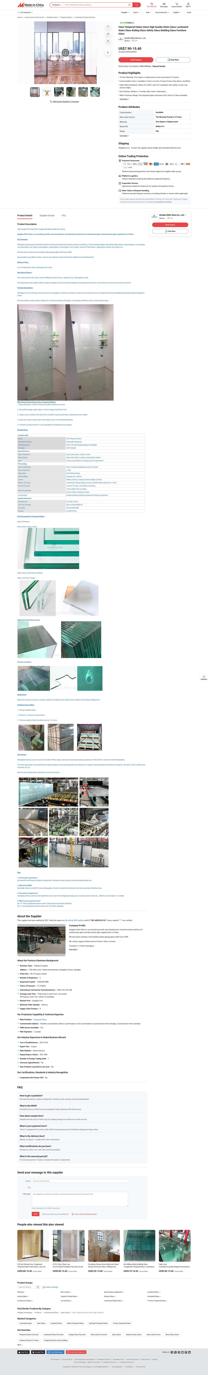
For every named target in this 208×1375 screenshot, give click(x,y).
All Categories (26, 12)
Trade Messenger (55, 1352)
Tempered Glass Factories (29, 1334)
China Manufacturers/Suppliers (85, 1359)
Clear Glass (41, 1323)
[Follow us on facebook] (172, 1352)
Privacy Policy (140, 1367)
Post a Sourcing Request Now (84, 1214)
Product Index (145, 1359)
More (19, 1345)
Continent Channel (132, 1359)
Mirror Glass (65, 1292)
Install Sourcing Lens (77, 1352)
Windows (20, 1292)
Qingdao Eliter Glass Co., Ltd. (135, 38)
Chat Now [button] (175, 60)
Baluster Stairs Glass (134, 1334)
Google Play (38, 1352)
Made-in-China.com (93, 1362)
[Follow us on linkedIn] (189, 1352)
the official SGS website (74, 920)
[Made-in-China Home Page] (30, 4)
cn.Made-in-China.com (126, 1362)
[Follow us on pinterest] (186, 1352)
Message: (27, 1194)
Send (35, 1214)
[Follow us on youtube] (182, 1352)
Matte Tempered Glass (75, 1323)
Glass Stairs (116, 1334)
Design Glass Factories (77, 1334)
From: (28, 1181)
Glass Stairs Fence (153, 1334)
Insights (154, 1359)
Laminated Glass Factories (54, 1334)
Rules (189, 12)
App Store (23, 1352)
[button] (129, 5)
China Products (67, 1359)
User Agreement (117, 1367)
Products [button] (56, 4)
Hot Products (55, 1359)
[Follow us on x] (175, 1352)
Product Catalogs (51, 1287)
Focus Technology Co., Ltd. (87, 1367)
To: (29, 1187)
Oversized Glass (153, 1296)
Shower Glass (109, 1296)
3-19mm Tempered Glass (156, 1301)
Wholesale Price (118, 1359)
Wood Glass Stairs (172, 1334)
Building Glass (52, 17)
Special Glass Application (113, 1292)
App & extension (161, 12)
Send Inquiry (135, 60)
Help (147, 12)
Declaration (129, 1367)
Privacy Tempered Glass (122, 1323)
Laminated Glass (25, 1323)
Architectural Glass (24, 1301)
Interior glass (22, 1296)
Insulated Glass (153, 1292)
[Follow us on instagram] (179, 1352)
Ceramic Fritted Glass (69, 1296)
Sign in (188, 6)
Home (19, 17)
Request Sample (159, 66)
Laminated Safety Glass (113, 1301)
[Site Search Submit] (136, 4)
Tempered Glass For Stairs (29, 1340)
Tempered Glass (66, 17)
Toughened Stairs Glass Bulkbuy (56, 1340)
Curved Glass (66, 1301)
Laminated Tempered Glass (85, 17)
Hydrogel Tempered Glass (98, 1323)
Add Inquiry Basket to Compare (66, 101)
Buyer (135, 12)
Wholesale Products (104, 1359)
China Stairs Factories (99, 1334)
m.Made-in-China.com (110, 1362)
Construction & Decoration (34, 17)
